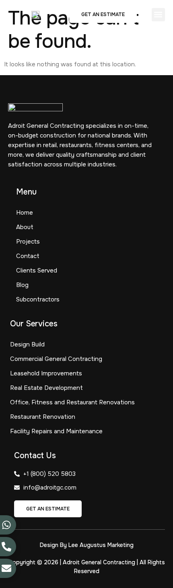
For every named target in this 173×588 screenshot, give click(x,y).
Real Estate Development (46, 388)
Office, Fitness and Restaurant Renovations (72, 402)
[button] (158, 14)
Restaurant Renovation (42, 417)
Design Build (27, 344)
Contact (27, 256)
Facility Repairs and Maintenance (56, 431)
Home (24, 213)
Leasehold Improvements (46, 373)
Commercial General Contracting (56, 359)
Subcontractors (38, 299)
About (24, 227)
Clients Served (36, 270)
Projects (28, 242)
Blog (22, 285)
